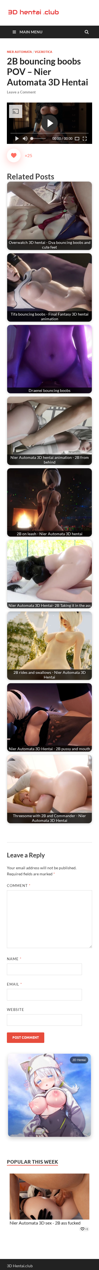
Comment (19, 885)
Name (14, 959)
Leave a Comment (21, 92)
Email (14, 984)
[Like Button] (14, 155)
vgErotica (43, 52)
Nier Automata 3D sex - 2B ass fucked (45, 1222)
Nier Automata (19, 52)
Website (15, 1009)
